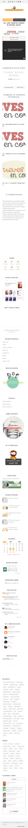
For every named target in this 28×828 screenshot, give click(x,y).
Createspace (6, 696)
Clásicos (5, 748)
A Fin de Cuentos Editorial (9, 682)
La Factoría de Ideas (7, 711)
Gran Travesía (17, 706)
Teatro (10, 768)
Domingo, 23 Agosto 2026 (13, 555)
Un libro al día (7, 608)
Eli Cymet (8, 783)
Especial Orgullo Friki (7, 406)
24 (16, 550)
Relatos (11, 765)
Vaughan (5, 733)
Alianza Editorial (13, 684)
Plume (22, 718)
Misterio (15, 760)
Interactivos (18, 758)
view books (18, 573)
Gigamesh (10, 706)
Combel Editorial (16, 691)
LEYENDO (14, 779)
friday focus (5, 350)
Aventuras (5, 689)
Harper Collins (12, 708)
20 (4, 550)
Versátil (11, 733)
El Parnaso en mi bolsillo (14, 631)
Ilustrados (5, 758)
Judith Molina (11, 636)
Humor (4, 756)
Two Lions (20, 730)
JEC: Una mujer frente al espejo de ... (13, 125)
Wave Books (17, 733)
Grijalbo (5, 708)
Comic (15, 748)
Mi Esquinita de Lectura (10, 592)
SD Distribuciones (16, 725)
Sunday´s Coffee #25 (13, 498)
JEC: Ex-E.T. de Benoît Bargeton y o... (14, 184)
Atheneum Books (11, 687)
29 (10, 552)
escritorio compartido (7, 347)
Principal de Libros (7, 721)
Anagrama (21, 684)
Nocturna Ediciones (7, 716)
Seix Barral (19, 728)
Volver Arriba (21, 826)
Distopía (5, 751)
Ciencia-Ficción (21, 746)
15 (10, 549)
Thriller (21, 768)
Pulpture (15, 721)
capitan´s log (5, 342)
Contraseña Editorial (13, 694)
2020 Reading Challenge (11, 566)
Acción (4, 743)
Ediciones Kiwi (6, 701)
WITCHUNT (6, 594)
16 (13, 549)
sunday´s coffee (6, 361)
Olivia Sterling (9, 800)
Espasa (4, 706)
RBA (13, 723)
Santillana (12, 728)
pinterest (18, 269)
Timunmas (14, 730)
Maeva (9, 713)
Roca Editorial (19, 723)
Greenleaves (9, 568)
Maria (9, 646)
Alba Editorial (20, 682)
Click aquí (12, 331)
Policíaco (5, 765)
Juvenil (4, 760)
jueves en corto (15, 79)
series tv (4, 358)
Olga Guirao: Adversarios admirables (11, 609)
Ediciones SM (14, 701)
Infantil (11, 758)
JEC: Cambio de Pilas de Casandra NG (14, 154)
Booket (11, 689)
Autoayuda (10, 743)
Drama (18, 751)
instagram (18, 264)
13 (4, 549)
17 (16, 549)
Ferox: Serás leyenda (11, 798)
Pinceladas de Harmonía (11, 793)
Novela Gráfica (14, 763)
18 (19, 549)
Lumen (4, 713)
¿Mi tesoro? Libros (8, 612)
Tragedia (5, 770)
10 (16, 547)
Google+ (5, 269)
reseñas (4, 355)
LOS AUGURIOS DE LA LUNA (11, 596)
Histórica (18, 753)
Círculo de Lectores (14, 696)
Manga (9, 760)
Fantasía (12, 753)
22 (10, 550)
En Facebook (9, 72)
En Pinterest (15, 75)
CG (8, 641)
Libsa (15, 711)
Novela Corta (6, 763)
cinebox (4, 344)
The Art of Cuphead (10, 782)
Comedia (10, 748)
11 (19, 547)
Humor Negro (11, 756)
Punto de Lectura (7, 723)
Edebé (11, 699)
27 (4, 552)
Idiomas (18, 756)
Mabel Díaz (9, 805)
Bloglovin (12, 269)
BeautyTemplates (10, 822)
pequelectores (6, 353)
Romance (5, 768)
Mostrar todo (19, 617)
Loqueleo (20, 711)
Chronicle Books (7, 691)
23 (13, 550)
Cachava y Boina (6, 746)
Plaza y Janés (16, 718)
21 (7, 550)
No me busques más (10, 804)
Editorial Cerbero (7, 704)
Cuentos (21, 748)
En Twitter (20, 72)
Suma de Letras (6, 730)
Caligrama (17, 689)
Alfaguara (5, 684)
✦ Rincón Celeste (8, 603)
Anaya (4, 687)
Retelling (17, 765)
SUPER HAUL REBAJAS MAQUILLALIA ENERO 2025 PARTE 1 (11, 599)
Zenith (4, 735)
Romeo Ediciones (6, 725)
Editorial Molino (16, 704)
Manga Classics (16, 713)
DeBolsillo (5, 699)
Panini (15, 716)
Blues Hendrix (11, 626)
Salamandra (6, 728)
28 (7, 552)
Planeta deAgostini (7, 718)
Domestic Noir (12, 751)
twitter (11, 264)
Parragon (20, 716)
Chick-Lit (14, 746)
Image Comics (20, 708)
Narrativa (21, 760)
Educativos (5, 753)
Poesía (21, 763)
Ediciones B (16, 699)
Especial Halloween (7, 401)
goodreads (5, 264)
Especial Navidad (6, 404)
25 (19, 550)
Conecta (5, 694)
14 (7, 549)
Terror (15, 768)
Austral (18, 687)
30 (13, 552)
